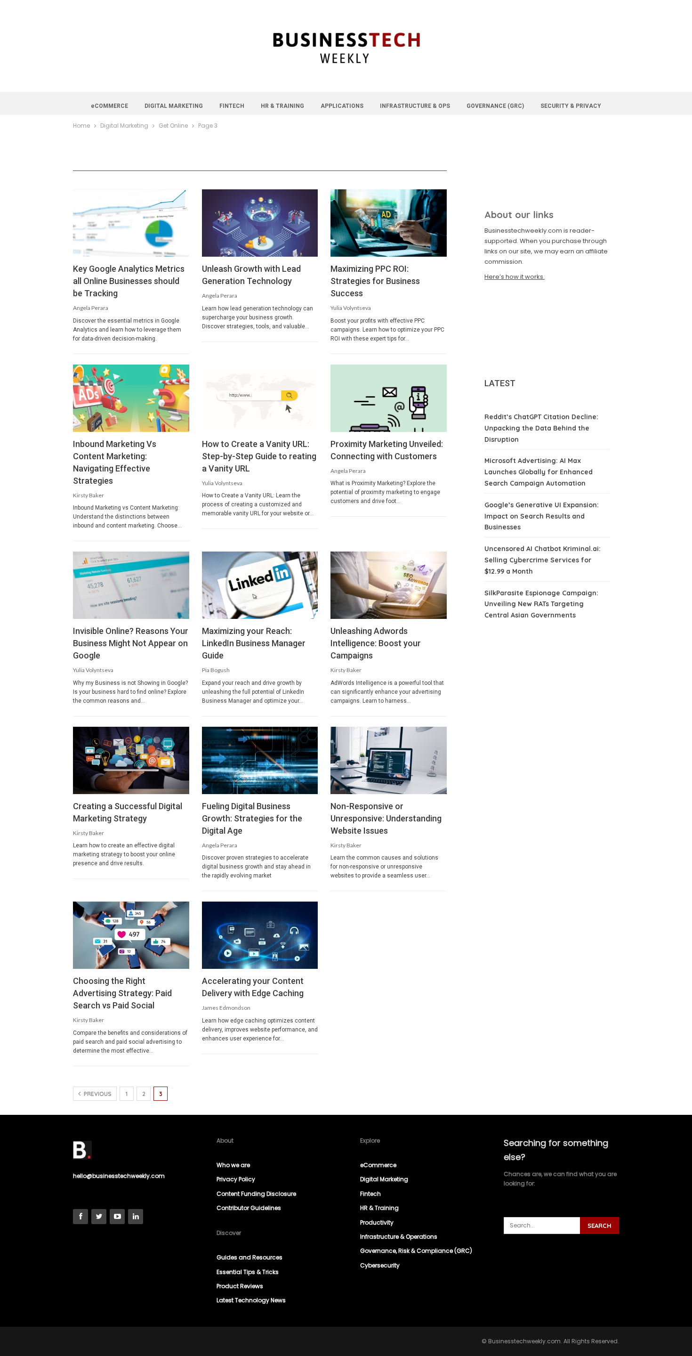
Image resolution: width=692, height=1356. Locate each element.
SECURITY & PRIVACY (570, 106)
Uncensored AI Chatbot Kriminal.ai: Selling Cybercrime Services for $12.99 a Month (542, 560)
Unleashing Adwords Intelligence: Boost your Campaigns (375, 643)
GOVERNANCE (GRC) (495, 106)
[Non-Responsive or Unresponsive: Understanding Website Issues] (388, 760)
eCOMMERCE (109, 106)
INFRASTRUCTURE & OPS (415, 106)
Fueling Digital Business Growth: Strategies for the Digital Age (252, 818)
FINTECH (231, 106)
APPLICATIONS (342, 106)
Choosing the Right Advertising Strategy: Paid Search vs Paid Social (122, 993)
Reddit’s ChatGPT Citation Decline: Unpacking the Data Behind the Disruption (541, 428)
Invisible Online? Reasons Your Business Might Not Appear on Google (130, 643)
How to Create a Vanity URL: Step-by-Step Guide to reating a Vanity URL (259, 456)
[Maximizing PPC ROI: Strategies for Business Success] (388, 223)
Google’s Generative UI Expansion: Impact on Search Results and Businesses (541, 516)
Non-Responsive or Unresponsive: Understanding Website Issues (386, 818)
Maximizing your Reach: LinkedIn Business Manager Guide (254, 643)
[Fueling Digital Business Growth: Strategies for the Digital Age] (260, 760)
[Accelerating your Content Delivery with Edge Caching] (260, 935)
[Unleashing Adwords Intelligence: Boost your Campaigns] (388, 585)
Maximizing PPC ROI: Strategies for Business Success (375, 281)
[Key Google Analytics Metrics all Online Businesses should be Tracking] (131, 223)
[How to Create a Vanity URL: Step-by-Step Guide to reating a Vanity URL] (260, 398)
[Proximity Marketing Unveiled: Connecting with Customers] (388, 398)
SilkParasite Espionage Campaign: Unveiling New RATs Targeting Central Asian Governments (541, 604)
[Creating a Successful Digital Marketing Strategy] (131, 760)
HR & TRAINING (282, 106)
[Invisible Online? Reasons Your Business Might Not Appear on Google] (131, 585)
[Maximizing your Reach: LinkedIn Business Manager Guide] (260, 585)
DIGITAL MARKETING (174, 106)
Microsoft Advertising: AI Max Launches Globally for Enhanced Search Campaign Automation (538, 471)
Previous (97, 1093)
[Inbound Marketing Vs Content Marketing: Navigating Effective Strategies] (131, 398)
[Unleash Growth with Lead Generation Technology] (260, 223)
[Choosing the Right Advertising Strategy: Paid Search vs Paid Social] (131, 935)
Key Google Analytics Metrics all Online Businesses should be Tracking (129, 281)
